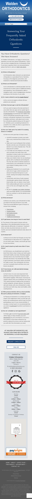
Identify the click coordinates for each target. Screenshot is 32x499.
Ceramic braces (11, 211)
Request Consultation (16, 341)
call (10, 314)
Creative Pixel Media (20, 480)
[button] (15, 436)
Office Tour (21, 462)
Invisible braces (11, 215)
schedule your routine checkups (21, 189)
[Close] (19, 425)
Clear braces (10, 209)
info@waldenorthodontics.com (17, 366)
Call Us (16, 347)
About (13, 462)
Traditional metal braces (13, 216)
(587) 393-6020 (21, 67)
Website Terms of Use (16, 475)
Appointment (20, 464)
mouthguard (13, 306)
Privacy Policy (16, 473)
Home (8, 462)
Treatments (10, 464)
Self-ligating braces (12, 213)
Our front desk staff (23, 314)
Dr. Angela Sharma (23, 97)
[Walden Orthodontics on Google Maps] (19, 371)
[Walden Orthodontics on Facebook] (12, 371)
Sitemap (16, 477)
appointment (7, 317)
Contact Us (15, 466)
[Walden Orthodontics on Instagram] (16, 371)
